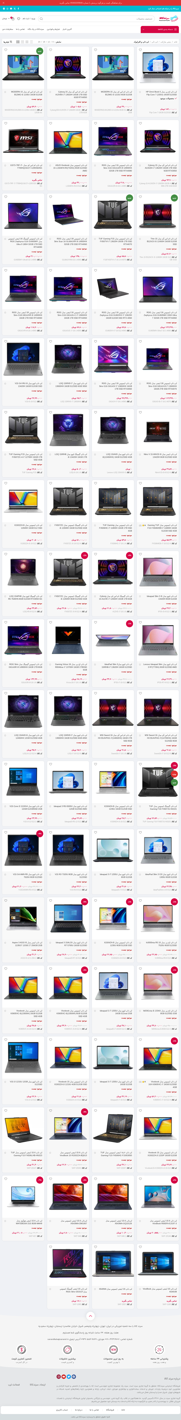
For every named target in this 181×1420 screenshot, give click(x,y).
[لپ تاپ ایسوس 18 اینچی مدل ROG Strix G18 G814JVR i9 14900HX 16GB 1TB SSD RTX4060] (23, 288)
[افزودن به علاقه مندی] (140, 50)
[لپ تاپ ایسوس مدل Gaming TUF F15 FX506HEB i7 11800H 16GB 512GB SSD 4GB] (158, 501)
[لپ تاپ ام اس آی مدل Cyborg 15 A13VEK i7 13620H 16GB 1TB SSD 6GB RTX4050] (68, 68)
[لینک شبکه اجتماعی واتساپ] (7, 9)
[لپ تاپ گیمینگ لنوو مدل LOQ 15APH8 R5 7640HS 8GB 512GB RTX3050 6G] (23, 572)
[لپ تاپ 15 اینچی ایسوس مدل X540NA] (113, 1265)
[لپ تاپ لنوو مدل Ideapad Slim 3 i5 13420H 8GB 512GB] (158, 572)
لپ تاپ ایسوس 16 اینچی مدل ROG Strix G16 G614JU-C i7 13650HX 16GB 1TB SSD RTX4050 (72, 315)
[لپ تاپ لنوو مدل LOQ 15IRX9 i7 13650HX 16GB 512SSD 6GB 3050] (68, 359)
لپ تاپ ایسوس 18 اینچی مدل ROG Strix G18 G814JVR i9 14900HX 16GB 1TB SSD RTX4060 (27, 315)
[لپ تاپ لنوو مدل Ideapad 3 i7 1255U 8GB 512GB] (113, 850)
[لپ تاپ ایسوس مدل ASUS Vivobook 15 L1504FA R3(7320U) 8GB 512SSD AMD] (68, 141)
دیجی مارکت (165, 42)
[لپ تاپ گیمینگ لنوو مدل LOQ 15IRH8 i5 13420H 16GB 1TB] (68, 430)
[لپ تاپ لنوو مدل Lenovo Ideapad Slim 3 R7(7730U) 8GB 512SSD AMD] (158, 640)
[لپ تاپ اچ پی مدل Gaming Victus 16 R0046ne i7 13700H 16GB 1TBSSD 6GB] (68, 640)
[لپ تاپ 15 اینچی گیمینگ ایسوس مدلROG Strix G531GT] (68, 1265)
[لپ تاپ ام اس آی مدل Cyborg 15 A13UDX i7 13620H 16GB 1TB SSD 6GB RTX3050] (158, 141)
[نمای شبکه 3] (22, 42)
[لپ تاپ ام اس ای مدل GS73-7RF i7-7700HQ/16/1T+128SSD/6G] (23, 141)
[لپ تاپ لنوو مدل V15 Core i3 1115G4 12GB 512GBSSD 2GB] (23, 782)
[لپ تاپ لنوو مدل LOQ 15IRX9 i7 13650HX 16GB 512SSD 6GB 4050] (68, 711)
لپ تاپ (155, 42)
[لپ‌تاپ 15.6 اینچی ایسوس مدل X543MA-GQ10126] (113, 1197)
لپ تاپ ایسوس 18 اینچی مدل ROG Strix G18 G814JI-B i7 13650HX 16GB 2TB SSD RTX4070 (162, 386)
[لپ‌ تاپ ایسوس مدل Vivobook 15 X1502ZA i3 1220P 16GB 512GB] (158, 1128)
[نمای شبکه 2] (27, 42)
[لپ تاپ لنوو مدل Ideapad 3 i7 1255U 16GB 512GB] (113, 1057)
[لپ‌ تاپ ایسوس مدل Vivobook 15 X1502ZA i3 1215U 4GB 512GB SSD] (68, 1057)
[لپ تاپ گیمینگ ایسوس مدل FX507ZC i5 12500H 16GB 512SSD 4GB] (68, 501)
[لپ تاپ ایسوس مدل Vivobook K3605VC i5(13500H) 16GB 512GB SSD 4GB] (23, 986)
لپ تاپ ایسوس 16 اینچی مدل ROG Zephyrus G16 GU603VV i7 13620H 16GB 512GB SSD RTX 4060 (116, 315)
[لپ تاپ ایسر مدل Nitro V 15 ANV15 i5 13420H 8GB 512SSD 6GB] (158, 430)
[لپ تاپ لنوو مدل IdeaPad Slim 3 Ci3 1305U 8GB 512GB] (158, 850)
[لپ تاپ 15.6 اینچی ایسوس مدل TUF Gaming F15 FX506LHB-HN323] (23, 1128)
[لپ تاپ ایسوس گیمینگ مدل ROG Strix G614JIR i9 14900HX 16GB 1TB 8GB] (23, 640)
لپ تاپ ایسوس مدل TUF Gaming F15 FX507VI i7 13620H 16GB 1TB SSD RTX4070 (115, 241)
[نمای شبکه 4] (17, 42)
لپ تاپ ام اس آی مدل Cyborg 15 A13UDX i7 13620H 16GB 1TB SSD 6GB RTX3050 (161, 168)
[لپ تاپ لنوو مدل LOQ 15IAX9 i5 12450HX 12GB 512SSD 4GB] (23, 711)
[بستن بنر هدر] (3, 3)
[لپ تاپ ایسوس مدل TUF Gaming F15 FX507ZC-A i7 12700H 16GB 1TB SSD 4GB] (23, 430)
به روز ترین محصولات (113, 1359)
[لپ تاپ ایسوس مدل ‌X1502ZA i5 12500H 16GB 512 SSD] (23, 501)
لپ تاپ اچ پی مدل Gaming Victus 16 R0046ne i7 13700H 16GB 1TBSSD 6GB (71, 667)
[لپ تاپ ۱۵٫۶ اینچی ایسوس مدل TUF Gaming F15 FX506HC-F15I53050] (113, 1128)
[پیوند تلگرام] (4, 9)
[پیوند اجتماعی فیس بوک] (18, 9)
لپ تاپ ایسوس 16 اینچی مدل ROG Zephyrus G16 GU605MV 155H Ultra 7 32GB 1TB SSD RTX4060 (160, 315)
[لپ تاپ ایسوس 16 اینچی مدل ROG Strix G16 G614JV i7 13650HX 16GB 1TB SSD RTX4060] (113, 359)
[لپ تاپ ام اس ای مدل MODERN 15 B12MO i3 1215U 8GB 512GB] (113, 68)
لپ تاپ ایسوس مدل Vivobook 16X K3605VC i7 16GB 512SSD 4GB (162, 1084)
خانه (175, 42)
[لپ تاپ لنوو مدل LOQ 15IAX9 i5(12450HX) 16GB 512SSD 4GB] (113, 430)
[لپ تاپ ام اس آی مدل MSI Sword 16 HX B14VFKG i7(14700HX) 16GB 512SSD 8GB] (158, 711)
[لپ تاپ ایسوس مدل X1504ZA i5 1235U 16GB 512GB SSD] (113, 782)
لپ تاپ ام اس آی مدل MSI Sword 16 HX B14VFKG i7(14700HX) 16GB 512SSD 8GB (161, 738)
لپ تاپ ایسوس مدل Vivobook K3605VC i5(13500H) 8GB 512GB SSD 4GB (72, 1013)
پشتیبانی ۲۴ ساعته (159, 1359)
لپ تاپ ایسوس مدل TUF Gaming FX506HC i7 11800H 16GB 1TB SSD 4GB (115, 528)
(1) (140, 525)
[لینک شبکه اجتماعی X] (15, 9)
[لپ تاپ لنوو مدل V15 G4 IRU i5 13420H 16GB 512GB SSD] (23, 359)
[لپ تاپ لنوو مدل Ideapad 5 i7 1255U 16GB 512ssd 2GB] (113, 986)
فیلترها (6, 42)
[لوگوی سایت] (168, 18)
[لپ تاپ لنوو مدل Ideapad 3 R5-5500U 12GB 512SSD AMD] (68, 782)
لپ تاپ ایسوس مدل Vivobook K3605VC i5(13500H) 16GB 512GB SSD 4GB (26, 1013)
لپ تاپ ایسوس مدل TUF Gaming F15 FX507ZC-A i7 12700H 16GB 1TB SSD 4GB (25, 457)
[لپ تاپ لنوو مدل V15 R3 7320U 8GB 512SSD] (68, 850)
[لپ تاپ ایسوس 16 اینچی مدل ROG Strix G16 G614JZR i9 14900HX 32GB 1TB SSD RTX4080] (113, 141)
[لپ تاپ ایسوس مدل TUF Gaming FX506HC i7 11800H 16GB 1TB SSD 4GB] (113, 501)
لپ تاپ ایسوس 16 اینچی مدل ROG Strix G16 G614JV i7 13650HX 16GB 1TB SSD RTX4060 (115, 386)
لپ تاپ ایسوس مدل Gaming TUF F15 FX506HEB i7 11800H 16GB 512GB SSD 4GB (162, 528)
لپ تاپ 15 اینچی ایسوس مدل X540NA (115, 1289)
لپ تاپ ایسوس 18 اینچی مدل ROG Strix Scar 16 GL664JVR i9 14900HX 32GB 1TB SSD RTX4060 (70, 241)
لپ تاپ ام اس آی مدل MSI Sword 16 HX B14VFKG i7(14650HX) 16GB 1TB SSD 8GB (115, 738)
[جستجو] (41, 18)
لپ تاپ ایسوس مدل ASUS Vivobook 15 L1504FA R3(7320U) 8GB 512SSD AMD (70, 168)
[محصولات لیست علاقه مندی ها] (18, 19)
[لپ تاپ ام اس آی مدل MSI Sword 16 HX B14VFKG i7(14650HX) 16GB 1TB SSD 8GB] (113, 711)
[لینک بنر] (94, 3)
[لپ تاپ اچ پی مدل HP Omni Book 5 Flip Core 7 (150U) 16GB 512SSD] (158, 68)
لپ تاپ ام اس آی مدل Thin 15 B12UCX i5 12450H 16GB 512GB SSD (162, 241)
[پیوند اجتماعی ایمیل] (11, 9)
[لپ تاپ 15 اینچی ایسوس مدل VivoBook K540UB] (158, 1265)
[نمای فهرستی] (31, 42)
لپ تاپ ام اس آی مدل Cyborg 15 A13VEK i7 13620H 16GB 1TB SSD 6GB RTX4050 (71, 94)
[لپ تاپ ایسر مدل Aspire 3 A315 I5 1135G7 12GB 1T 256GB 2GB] (23, 918)
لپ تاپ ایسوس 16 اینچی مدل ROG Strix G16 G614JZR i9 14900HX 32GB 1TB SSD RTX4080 (117, 168)
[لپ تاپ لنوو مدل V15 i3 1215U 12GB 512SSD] (23, 1057)
